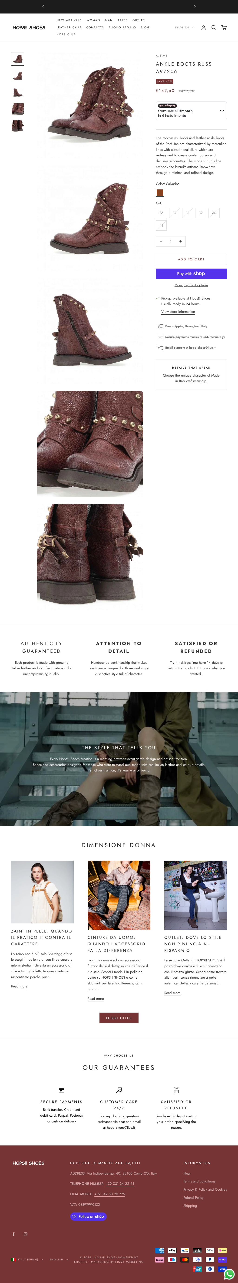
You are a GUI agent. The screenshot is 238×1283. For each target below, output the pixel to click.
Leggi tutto (119, 1018)
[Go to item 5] (17, 126)
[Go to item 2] (17, 75)
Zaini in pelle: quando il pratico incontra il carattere (42, 937)
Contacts (95, 27)
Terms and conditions (199, 1181)
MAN (109, 20)
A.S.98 (162, 56)
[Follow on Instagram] (25, 1234)
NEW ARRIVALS (69, 20)
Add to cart (191, 259)
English (182, 27)
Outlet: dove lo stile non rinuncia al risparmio (193, 944)
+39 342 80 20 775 (109, 1194)
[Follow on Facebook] (13, 1234)
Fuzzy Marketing (129, 1262)
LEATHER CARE (69, 27)
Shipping (190, 1205)
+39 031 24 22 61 (120, 1183)
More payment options (191, 285)
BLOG (145, 27)
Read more (19, 986)
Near (187, 1173)
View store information (178, 311)
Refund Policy (193, 1197)
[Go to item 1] (17, 59)
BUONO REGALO (122, 27)
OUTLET (138, 20)
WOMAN (93, 20)
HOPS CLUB (66, 34)
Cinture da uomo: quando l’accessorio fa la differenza (117, 944)
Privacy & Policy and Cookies (205, 1189)
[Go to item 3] (17, 92)
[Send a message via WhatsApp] (229, 1274)
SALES (122, 20)
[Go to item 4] (17, 109)
